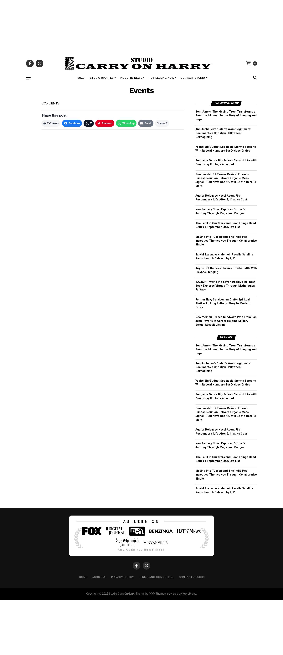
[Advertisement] (141, 27)
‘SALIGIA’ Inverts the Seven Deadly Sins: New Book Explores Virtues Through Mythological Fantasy (225, 285)
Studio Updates (102, 77)
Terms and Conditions (156, 576)
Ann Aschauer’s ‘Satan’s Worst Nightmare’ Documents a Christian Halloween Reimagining (223, 133)
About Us (99, 576)
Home (83, 576)
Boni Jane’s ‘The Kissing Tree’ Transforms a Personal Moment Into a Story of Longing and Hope (226, 115)
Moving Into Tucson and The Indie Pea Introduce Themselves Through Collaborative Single (226, 240)
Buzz (81, 77)
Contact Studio (193, 77)
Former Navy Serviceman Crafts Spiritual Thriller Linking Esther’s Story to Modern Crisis (222, 303)
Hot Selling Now (161, 77)
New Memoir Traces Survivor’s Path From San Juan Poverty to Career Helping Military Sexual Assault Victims (226, 320)
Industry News (131, 77)
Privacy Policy (122, 576)
